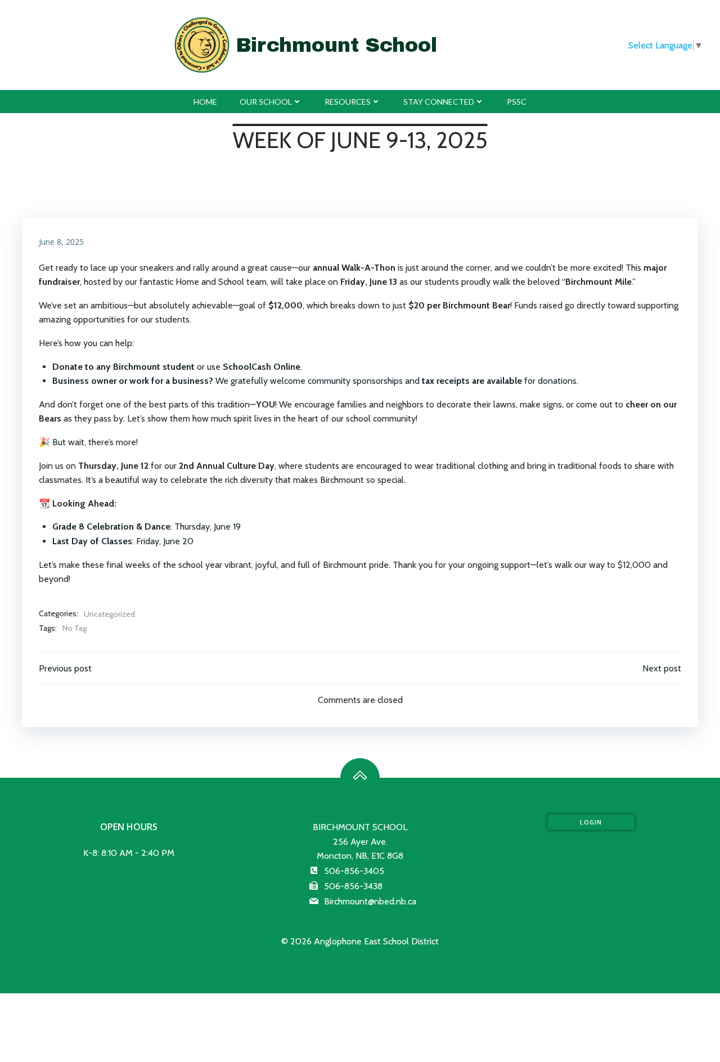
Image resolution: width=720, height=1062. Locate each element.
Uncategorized (109, 614)
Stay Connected (438, 101)
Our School (266, 101)
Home (205, 101)
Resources (348, 101)
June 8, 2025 (61, 241)
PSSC (516, 101)
